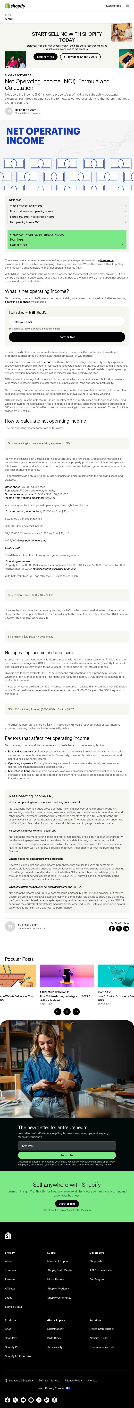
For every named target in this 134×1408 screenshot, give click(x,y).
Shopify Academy (58, 1288)
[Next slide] (76, 1011)
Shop (8, 1329)
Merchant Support (58, 1261)
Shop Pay (11, 1338)
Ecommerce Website (101, 1347)
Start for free (113, 5)
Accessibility (54, 1347)
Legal (8, 1297)
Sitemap (92, 1380)
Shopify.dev (96, 1261)
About (8, 1261)
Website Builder (98, 1338)
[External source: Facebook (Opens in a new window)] (7, 1400)
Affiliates (10, 1288)
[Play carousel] (67, 1011)
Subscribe (67, 1155)
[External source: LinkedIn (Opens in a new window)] (46, 1400)
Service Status (14, 1306)
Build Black (54, 1338)
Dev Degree (96, 1279)
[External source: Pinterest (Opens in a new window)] (54, 1400)
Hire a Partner (55, 1279)
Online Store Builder (101, 1329)
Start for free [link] (67, 337)
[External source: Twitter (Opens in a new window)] (15, 1400)
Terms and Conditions (76, 1164)
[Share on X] (119, 929)
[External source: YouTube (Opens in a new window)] (23, 1400)
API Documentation (101, 1270)
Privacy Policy (103, 1164)
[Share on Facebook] (112, 929)
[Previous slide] (57, 1011)
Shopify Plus (13, 1347)
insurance (106, 260)
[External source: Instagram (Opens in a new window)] (31, 1400)
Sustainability (55, 1329)
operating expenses (18, 301)
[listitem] (67, 985)
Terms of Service (49, 1380)
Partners (10, 1279)
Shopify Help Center (59, 1270)
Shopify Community (59, 1297)
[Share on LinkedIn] (126, 929)
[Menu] (128, 6)
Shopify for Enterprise (18, 1356)
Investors (10, 1270)
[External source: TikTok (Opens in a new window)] (39, 1400)
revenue (46, 362)
